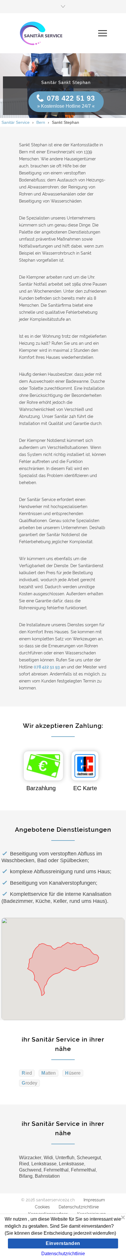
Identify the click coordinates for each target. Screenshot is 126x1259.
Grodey (29, 1082)
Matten (48, 1073)
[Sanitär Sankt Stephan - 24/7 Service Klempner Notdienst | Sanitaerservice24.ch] (58, 33)
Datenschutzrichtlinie (79, 1207)
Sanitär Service (15, 122)
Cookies (42, 1207)
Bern (40, 122)
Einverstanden (63, 1243)
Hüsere (73, 1073)
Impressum (94, 1200)
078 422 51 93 (71, 98)
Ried (27, 1073)
